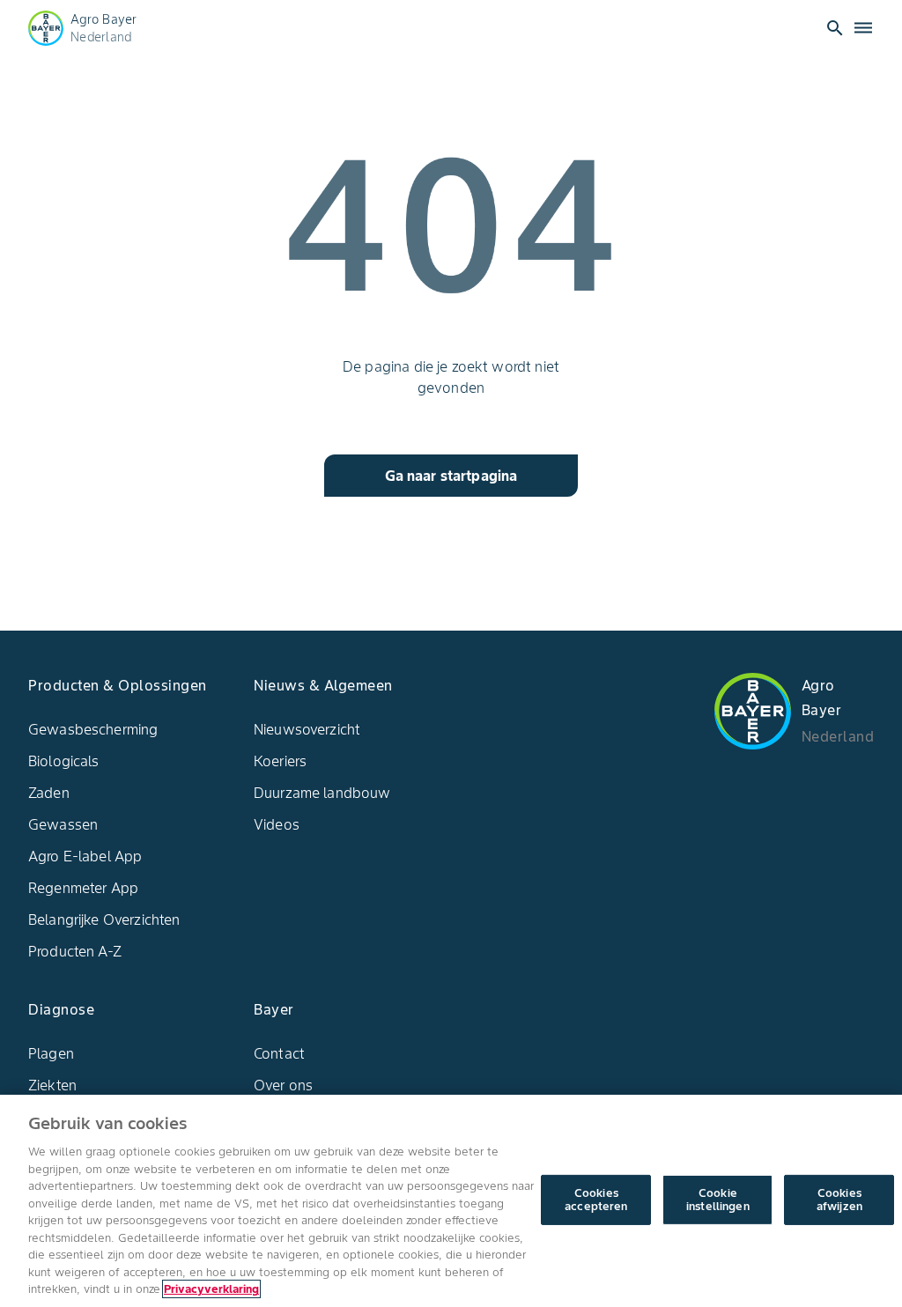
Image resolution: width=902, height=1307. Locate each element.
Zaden (49, 792)
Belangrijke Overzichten (104, 919)
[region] (451, 1201)
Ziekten (52, 1085)
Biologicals (64, 761)
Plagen (51, 1053)
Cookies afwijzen (839, 1200)
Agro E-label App (85, 856)
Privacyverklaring (211, 1288)
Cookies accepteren (596, 1200)
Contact (279, 1053)
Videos (276, 824)
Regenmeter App (83, 888)
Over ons (283, 1085)
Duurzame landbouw (322, 792)
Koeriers (280, 761)
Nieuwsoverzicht (307, 729)
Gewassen (63, 824)
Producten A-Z (75, 951)
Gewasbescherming (93, 729)
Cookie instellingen (718, 1200)
